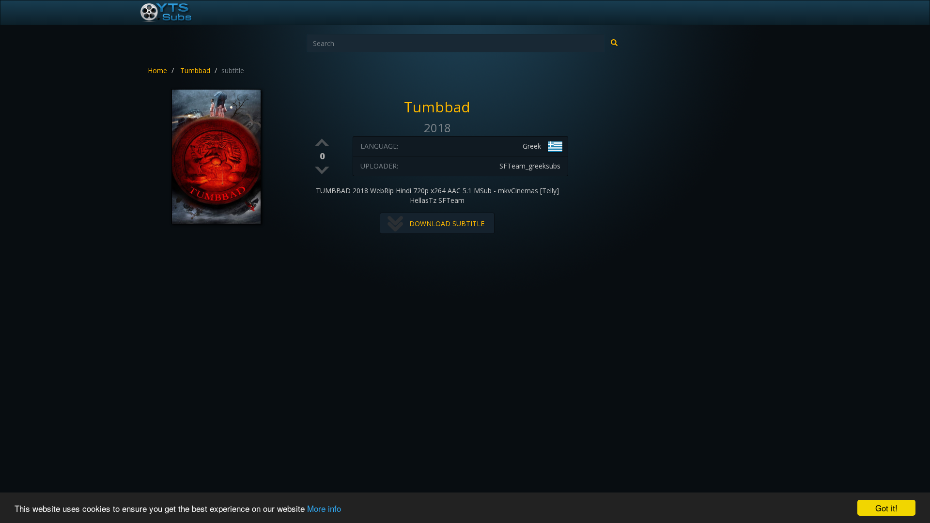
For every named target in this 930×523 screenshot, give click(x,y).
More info (324, 508)
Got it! (886, 508)
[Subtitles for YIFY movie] (176, 12)
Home (157, 70)
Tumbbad (195, 70)
